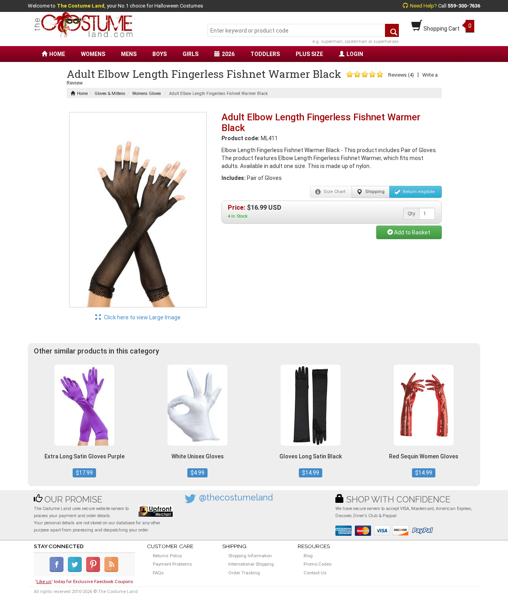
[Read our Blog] (111, 570)
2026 (228, 54)
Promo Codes (318, 564)
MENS (129, 54)
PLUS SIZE (309, 54)
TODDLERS (265, 54)
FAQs (158, 573)
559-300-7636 (464, 6)
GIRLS (190, 54)
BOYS (159, 54)
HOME (57, 54)
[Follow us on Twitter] (76, 570)
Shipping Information (250, 555)
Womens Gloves (146, 93)
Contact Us (315, 573)
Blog (308, 555)
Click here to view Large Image (142, 317)
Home (82, 93)
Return (418, 191)
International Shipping (251, 564)
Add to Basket (411, 232)
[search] (392, 30)
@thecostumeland (236, 497)
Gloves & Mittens (109, 93)
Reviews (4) (401, 75)
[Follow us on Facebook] (58, 570)
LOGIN (354, 54)
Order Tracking (244, 573)
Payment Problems (172, 564)
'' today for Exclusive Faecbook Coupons (84, 581)
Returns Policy (167, 555)
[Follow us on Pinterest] (94, 570)
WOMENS (93, 54)
